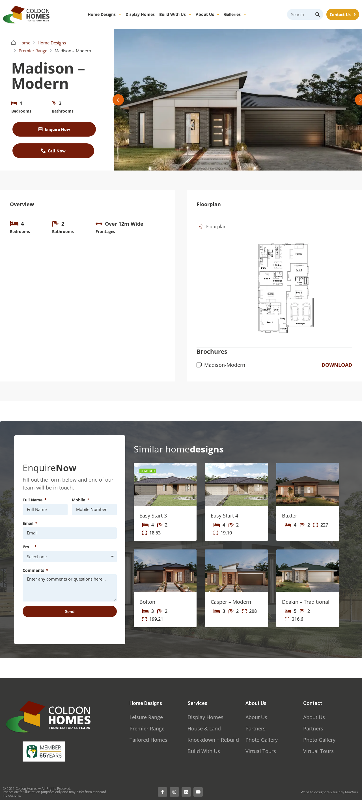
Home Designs (102, 14)
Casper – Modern (231, 601)
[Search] (317, 14)
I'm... (28, 546)
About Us (205, 14)
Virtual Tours (260, 751)
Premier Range (33, 50)
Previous (118, 99)
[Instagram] (174, 792)
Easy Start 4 (224, 515)
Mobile (79, 500)
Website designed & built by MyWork (329, 792)
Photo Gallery (261, 739)
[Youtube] (198, 792)
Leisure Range (146, 717)
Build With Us (172, 14)
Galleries (232, 14)
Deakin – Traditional (305, 601)
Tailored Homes (148, 739)
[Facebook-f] (162, 792)
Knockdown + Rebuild (213, 739)
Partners (255, 728)
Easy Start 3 (153, 515)
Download (337, 364)
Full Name (33, 500)
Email (29, 523)
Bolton (147, 601)
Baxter (289, 515)
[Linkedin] (186, 792)
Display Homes (140, 14)
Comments (34, 570)
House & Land (204, 728)
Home (24, 43)
